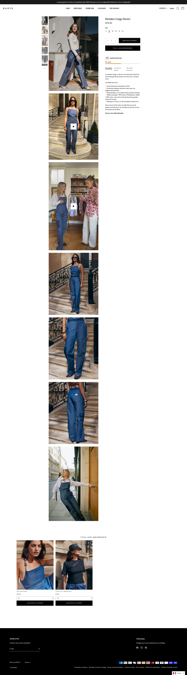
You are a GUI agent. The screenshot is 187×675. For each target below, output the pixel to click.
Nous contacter (140, 667)
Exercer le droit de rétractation (115, 667)
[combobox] (178, 673)
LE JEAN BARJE (102, 8)
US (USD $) (162, 8)
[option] (45, 21)
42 (119, 31)
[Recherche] (178, 8)
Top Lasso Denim (22, 591)
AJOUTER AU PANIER (35, 603)
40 (116, 31)
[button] (122, 58)
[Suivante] (45, 68)
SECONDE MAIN (90, 8)
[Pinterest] (146, 647)
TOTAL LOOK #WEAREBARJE (122, 48)
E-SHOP (68, 8)
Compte (172, 8)
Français (27, 662)
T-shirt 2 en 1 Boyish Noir (63, 591)
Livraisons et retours (130, 667)
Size (106, 28)
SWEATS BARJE (78, 8)
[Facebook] (137, 647)
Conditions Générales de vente (169, 667)
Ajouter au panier (130, 40)
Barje (15, 667)
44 (122, 31)
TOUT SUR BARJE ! (114, 8)
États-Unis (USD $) (15, 662)
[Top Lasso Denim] (35, 565)
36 (109, 31)
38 (112, 31)
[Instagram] (142, 647)
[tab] (109, 69)
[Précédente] (45, 14)
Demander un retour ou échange (97, 667)
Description (108, 68)
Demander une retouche (81, 667)
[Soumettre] (39, 649)
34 (106, 31)
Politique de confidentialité (153, 667)
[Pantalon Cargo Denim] (45, 20)
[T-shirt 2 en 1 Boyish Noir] (74, 565)
